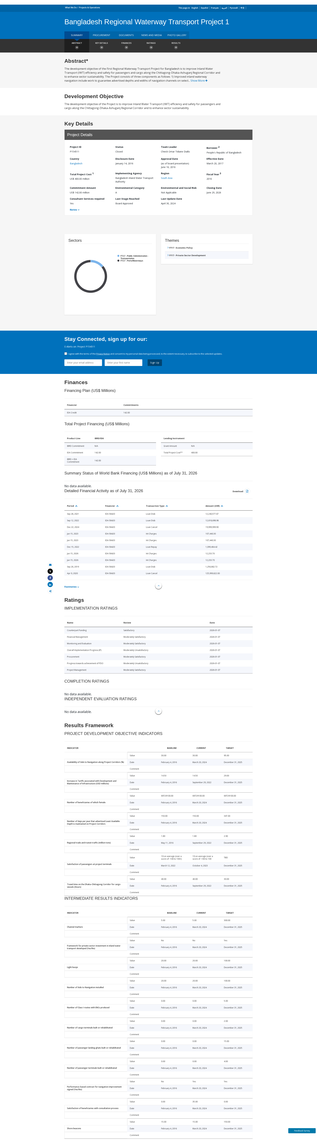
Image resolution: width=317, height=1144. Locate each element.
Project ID (75, 146)
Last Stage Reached (127, 198)
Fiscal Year (214, 174)
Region (165, 173)
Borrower (213, 147)
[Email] (50, 564)
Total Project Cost (82, 174)
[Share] (50, 578)
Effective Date (215, 158)
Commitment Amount (83, 187)
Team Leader (169, 146)
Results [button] (176, 43)
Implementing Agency (128, 173)
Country (74, 158)
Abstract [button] (77, 43)
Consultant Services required (87, 198)
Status (119, 146)
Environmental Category (129, 187)
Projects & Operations (89, 7)
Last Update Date (171, 198)
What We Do (71, 7)
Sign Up (154, 362)
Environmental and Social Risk (179, 187)
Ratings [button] (151, 43)
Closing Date (214, 187)
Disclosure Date (124, 158)
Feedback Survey (302, 1130)
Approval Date (169, 158)
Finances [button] (126, 43)
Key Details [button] (101, 43)
